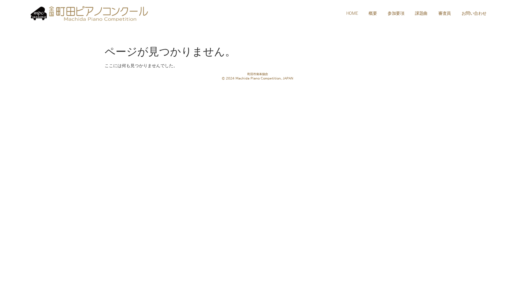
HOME (352, 13)
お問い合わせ (474, 13)
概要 (373, 13)
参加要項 (396, 13)
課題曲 (421, 13)
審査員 (444, 13)
